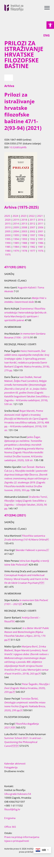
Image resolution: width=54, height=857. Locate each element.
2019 (16, 219)
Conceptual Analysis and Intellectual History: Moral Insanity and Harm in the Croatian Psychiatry (26, 578)
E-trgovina (9, 818)
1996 (40, 235)
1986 (40, 243)
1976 (40, 250)
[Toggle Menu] (47, 7)
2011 (40, 223)
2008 (24, 227)
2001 (40, 231)
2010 (8, 227)
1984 (16, 246)
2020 (8, 219)
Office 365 (10, 826)
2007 (32, 227)
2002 (32, 231)
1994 (16, 239)
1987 (32, 243)
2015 (8, 223)
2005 (8, 231)
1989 (16, 243)
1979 (16, 250)
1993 (24, 239)
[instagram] (19, 777)
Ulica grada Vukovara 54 (17, 793)
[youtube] (14, 777)
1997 (32, 235)
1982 (32, 246)
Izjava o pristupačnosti (16, 840)
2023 (23, 215)
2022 (32, 215)
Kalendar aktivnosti (14, 763)
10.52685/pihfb (17, 147)
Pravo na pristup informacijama (21, 837)
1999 (16, 235)
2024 (15, 215)
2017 (32, 219)
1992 (32, 239)
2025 (7, 215)
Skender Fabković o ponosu (32, 550)
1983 (24, 246)
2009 (16, 227)
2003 (24, 231)
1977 (32, 250)
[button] (50, 25)
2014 (16, 223)
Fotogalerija (10, 767)
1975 (8, 254)
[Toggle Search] (36, 7)
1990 (8, 243)
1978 (24, 250)
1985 (8, 246)
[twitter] (10, 777)
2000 (8, 235)
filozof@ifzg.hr (12, 809)
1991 (40, 239)
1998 (24, 235)
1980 (8, 250)
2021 (40, 215)
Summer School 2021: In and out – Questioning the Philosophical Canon (23, 741)
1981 (40, 246)
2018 (24, 219)
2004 (16, 231)
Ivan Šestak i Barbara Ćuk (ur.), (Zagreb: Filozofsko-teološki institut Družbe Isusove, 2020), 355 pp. (26, 478)
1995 (8, 239)
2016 (40, 219)
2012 (32, 223)
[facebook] (5, 777)
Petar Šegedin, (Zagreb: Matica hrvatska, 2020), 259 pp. (27, 687)
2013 (24, 223)
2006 (40, 227)
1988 (24, 243)
